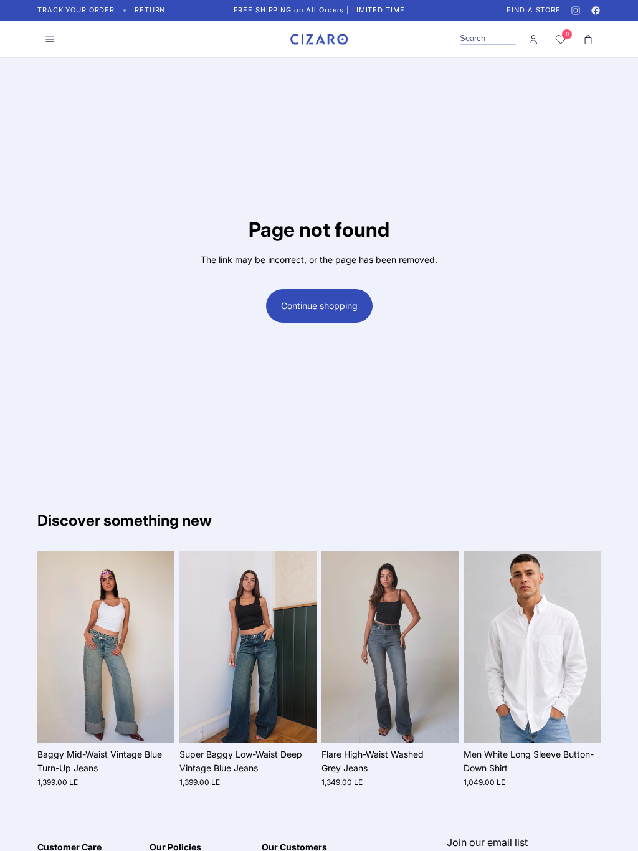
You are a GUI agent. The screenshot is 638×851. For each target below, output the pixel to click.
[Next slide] (160, 646)
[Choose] (155, 723)
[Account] (533, 39)
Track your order (76, 10)
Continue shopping (319, 305)
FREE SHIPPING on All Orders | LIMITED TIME (319, 10)
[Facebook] (596, 11)
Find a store (534, 10)
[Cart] (588, 39)
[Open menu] (49, 39)
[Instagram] (576, 11)
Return (150, 10)
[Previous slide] (51, 646)
